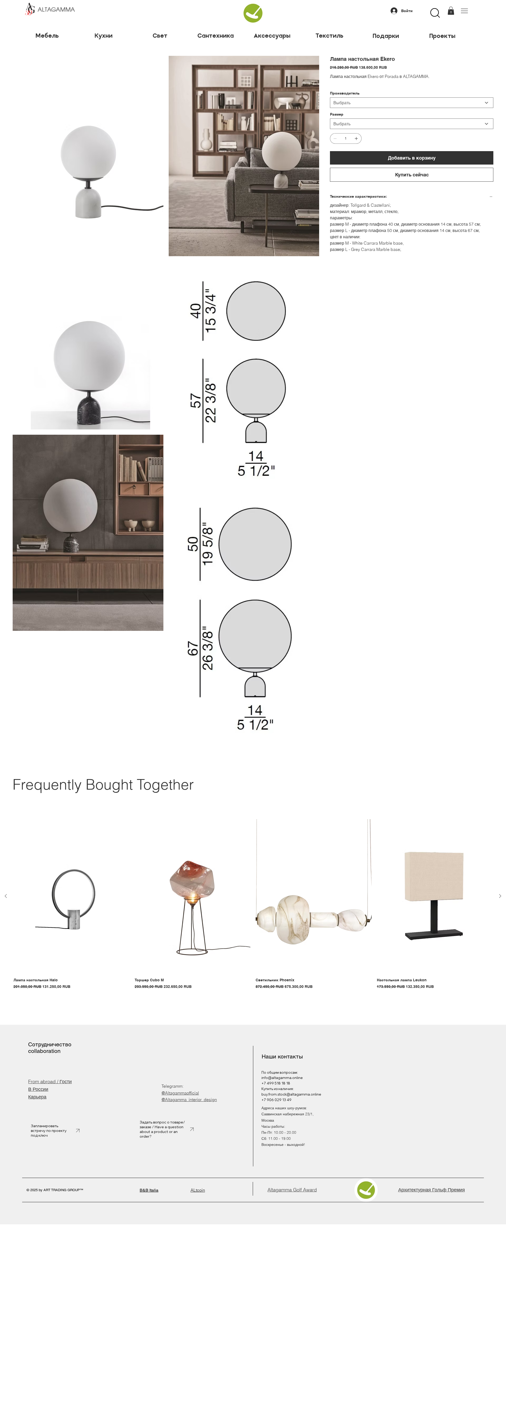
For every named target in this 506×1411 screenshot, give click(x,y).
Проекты (442, 35)
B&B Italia (149, 1190)
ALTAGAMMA (56, 10)
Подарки (386, 35)
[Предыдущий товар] (6, 896)
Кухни (104, 35)
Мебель (47, 35)
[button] (450, 11)
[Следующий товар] (500, 896)
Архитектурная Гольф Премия (431, 1190)
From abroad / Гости (50, 1081)
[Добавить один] (356, 138)
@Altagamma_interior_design (189, 1099)
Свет (160, 35)
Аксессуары (273, 35)
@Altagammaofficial (180, 1093)
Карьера (37, 1097)
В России (38, 1089)
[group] (253, 907)
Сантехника (216, 35)
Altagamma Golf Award (292, 1190)
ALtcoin (198, 1190)
